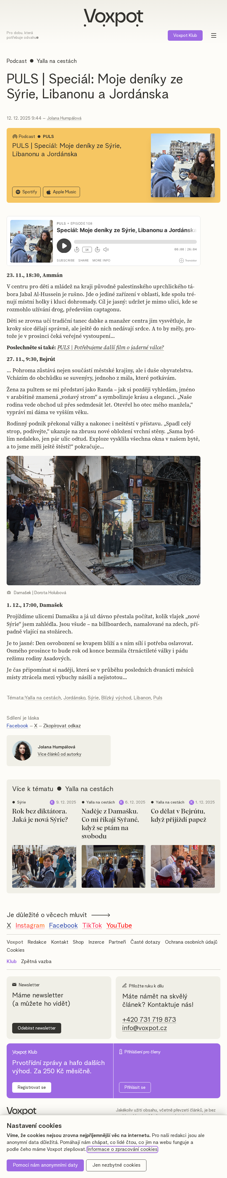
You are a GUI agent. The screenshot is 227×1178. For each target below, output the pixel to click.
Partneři (117, 942)
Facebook (17, 725)
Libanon (142, 697)
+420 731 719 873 (149, 1020)
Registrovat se (32, 1087)
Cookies (15, 950)
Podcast (17, 61)
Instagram (30, 925)
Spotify (29, 192)
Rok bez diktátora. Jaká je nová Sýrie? (40, 815)
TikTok (92, 925)
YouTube (119, 925)
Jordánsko (74, 697)
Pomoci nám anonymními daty (45, 1165)
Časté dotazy (145, 942)
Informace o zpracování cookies (122, 1149)
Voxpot (15, 942)
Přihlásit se (135, 1087)
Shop (78, 942)
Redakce (37, 942)
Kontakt (59, 942)
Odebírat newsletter (37, 1028)
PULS (48, 136)
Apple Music (64, 192)
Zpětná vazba (36, 961)
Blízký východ (116, 697)
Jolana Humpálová (64, 118)
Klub (185, 35)
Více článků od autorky (59, 754)
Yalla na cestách (43, 697)
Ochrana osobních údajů (191, 942)
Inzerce (96, 942)
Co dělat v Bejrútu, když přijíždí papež (178, 815)
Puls (157, 697)
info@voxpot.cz (144, 1028)
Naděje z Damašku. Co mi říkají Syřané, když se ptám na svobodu (110, 824)
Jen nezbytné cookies (116, 1165)
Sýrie (93, 697)
